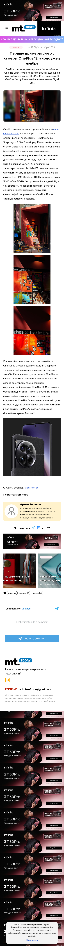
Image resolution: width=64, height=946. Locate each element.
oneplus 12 (24, 593)
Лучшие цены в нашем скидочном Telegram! (32, 39)
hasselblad (37, 593)
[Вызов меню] (6, 28)
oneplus (12, 593)
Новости (16, 47)
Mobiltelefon (31, 487)
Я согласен (32, 940)
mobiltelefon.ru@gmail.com (35, 689)
